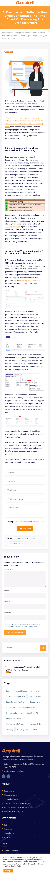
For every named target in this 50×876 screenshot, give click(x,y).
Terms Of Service (22, 521)
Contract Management (15, 696)
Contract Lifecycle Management (26, 691)
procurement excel (13, 718)
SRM (35, 729)
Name (7, 591)
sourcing (9, 729)
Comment (9, 569)
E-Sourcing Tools (11, 799)
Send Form (27, 528)
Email (7, 602)
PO (34, 538)
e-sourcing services (27, 707)
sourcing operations (28, 280)
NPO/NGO (8, 837)
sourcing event (23, 729)
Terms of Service (11, 850)
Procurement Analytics (13, 811)
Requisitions (9, 791)
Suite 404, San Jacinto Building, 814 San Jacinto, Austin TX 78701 (24, 765)
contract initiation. (12, 227)
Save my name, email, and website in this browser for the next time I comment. (23, 625)
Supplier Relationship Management (19, 807)
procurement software (15, 724)
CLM (7, 691)
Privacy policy (38, 521)
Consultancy (9, 833)
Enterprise (8, 829)
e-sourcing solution (14, 713)
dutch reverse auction (15, 702)
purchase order (16, 543)
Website (7, 613)
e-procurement (22, 538)
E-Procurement (10, 795)
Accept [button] (8, 870)
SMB (5, 825)
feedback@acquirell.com (14, 771)
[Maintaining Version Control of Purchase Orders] (8, 669)
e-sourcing (10, 707)
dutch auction (35, 696)
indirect (29, 713)
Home (4, 32)
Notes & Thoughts (15, 32)
